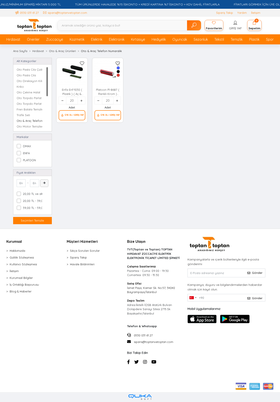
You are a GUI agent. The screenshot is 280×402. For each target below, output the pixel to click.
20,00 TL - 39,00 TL (36, 201)
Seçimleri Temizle (32, 220)
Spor (270, 39)
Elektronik (116, 39)
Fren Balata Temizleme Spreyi (29, 109)
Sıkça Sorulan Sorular (85, 250)
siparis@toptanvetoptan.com (153, 342)
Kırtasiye (138, 39)
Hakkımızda (17, 250)
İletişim (255, 12)
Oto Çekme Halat (28, 92)
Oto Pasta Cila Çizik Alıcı (29, 69)
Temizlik (237, 39)
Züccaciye (54, 39)
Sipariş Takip (224, 12)
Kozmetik (77, 39)
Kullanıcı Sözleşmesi (23, 264)
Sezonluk (201, 39)
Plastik (254, 39)
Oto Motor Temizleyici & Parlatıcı (29, 126)
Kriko (20, 86)
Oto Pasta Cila (26, 75)
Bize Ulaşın (136, 241)
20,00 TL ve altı (33, 194)
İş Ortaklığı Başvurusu (24, 284)
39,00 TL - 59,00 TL (36, 208)
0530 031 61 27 (143, 335)
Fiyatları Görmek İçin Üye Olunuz (72, 115)
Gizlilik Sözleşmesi (22, 257)
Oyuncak (179, 39)
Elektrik (96, 39)
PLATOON (29, 160)
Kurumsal (14, 241)
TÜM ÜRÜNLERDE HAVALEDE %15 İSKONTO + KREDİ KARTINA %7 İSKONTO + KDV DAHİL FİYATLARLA (147, 4)
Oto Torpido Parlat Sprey (29, 98)
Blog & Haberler (21, 291)
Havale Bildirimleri (82, 264)
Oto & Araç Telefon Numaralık (29, 120)
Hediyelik (159, 39)
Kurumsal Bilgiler (21, 278)
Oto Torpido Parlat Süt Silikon (29, 103)
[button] (235, 25)
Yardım (242, 12)
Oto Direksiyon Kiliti (29, 81)
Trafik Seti (23, 115)
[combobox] (193, 297)
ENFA (26, 153)
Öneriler (33, 39)
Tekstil (219, 39)
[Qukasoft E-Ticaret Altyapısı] (140, 397)
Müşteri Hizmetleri (82, 241)
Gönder (257, 272)
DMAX (27, 146)
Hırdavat (13, 39)
